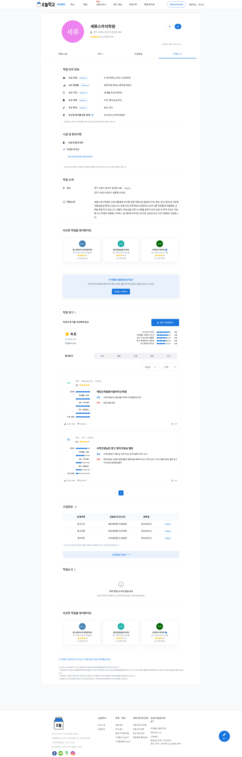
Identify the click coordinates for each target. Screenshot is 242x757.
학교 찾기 (119, 729)
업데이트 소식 (156, 732)
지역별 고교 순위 (122, 737)
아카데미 (61, 4)
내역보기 (168, 524)
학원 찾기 (119, 725)
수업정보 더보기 (119, 554)
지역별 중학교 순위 (122, 741)
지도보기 (127, 188)
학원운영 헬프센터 (140, 737)
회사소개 (101, 725)
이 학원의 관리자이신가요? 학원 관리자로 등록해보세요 (85, 659)
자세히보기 (83, 78)
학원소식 (177, 53)
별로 (119, 356)
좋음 (152, 356)
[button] (150, 367)
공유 (175, 424)
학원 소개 (62, 53)
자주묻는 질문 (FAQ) (158, 728)
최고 (168, 356)
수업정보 (138, 53)
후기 (100, 53)
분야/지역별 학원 (122, 733)
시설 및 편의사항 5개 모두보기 (80, 156)
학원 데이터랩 (138, 729)
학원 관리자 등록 (176, 4)
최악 (102, 356)
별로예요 (83, 424)
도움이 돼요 (71, 424)
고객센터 (154, 736)
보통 (135, 356)
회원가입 (101, 729)
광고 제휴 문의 (139, 733)
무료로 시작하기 (121, 291)
